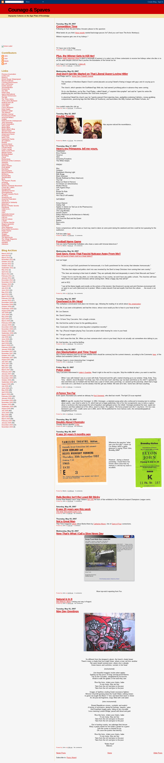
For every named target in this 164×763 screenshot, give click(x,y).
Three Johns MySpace (9, 101)
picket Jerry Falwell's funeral (82, 76)
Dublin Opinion (7, 86)
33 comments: (78, 245)
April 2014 (5, 255)
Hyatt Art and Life (7, 102)
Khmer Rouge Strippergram (11, 79)
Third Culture (6, 241)
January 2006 (6, 398)
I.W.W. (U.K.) (6, 209)
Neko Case (5, 137)
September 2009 (7, 308)
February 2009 (7, 323)
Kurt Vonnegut (99, 396)
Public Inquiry (6, 231)
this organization (135, 304)
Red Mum (5, 169)
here (68, 234)
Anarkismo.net (7, 197)
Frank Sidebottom (8, 124)
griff (5, 63)
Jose (6, 58)
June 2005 (5, 412)
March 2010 (6, 296)
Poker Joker (63, 369)
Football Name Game (68, 241)
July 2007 (5, 361)
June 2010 (5, 290)
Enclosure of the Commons (11, 161)
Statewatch (5, 236)
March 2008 (6, 345)
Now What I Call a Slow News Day (79, 533)
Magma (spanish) (8, 224)
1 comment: (77, 65)
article (74, 524)
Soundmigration (7, 87)
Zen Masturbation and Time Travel (76, 351)
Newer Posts (61, 753)
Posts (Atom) (71, 758)
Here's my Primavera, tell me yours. (77, 148)
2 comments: (79, 235)
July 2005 (5, 410)
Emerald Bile (6, 176)
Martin (6, 61)
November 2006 (7, 378)
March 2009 (6, 321)
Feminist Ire (6, 89)
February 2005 (7, 421)
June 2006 (5, 388)
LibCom (4, 217)
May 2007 (5, 365)
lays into (90, 499)
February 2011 (7, 276)
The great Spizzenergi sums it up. (68, 512)
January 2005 (6, 423)
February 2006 (7, 396)
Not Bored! (5, 226)
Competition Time (66, 26)
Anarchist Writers (7, 117)
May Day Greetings (67, 611)
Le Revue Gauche (8, 222)
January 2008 (6, 349)
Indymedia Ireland (8, 214)
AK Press (5, 196)
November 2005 (7, 402)
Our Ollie (5, 91)
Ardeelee (5, 162)
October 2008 (6, 331)
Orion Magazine (7, 227)
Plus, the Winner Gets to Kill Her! (75, 55)
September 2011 (7, 268)
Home (109, 753)
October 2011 (6, 266)
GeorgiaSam (6, 189)
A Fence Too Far (65, 393)
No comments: (78, 140)
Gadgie (4, 119)
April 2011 (5, 272)
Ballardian (5, 204)
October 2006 (6, 380)
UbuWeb (5, 242)
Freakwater (5, 136)
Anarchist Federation (9, 199)
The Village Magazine (9, 239)
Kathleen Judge (7, 111)
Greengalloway (7, 192)
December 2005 (7, 400)
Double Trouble (65, 116)
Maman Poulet (7, 152)
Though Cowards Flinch (10, 194)
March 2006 (6, 394)
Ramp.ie (5, 77)
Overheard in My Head (69, 301)
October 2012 (6, 261)
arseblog (5, 182)
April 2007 (5, 367)
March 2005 (6, 418)
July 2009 (5, 312)
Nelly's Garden (7, 166)
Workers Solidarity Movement (12, 186)
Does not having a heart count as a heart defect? (74, 256)
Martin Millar (6, 127)
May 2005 (5, 415)
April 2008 (5, 343)
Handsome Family (8, 139)
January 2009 (6, 325)
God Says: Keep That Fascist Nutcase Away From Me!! (88, 253)
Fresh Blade (6, 167)
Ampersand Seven (8, 134)
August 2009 (6, 310)
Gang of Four (116, 524)
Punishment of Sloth (9, 116)
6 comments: (78, 362)
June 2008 (5, 339)
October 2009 (6, 306)
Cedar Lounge (7, 149)
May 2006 (5, 390)
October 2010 (6, 284)
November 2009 (7, 304)
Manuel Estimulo (7, 81)
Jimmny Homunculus (9, 96)
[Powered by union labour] (7, 46)
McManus (5, 174)
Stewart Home (7, 131)
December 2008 (7, 327)
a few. (77, 425)
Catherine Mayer (100, 524)
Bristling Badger (7, 154)
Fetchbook (5, 207)
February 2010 (7, 298)
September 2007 (7, 357)
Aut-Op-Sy (5, 201)
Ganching (5, 164)
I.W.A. (4, 212)
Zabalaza (5, 244)
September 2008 (7, 333)
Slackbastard (6, 177)
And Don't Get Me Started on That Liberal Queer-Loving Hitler (92, 73)
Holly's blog (6, 92)
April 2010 (5, 294)
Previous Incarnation (9, 74)
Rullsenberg (6, 159)
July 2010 (5, 288)
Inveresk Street (7, 144)
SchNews (5, 232)
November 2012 (7, 259)
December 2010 (7, 280)
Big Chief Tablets (7, 146)
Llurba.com (5, 76)
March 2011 (6, 274)
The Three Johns (7, 99)
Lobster (4, 221)
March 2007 (6, 370)
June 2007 (5, 363)
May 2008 (5, 341)
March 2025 (6, 253)
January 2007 (6, 374)
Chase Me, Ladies (8, 187)
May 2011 (5, 270)
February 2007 (7, 372)
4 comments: (78, 49)
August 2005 (6, 408)
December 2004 (7, 425)
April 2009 (5, 319)
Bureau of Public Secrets (10, 206)
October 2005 (6, 404)
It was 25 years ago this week (73, 509)
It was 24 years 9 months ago (73, 434)
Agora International (8, 94)
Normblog (5, 156)
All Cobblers (6, 141)
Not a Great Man (65, 521)
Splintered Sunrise (8, 191)
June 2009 (5, 314)
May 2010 (5, 292)
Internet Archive (7, 216)
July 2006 (5, 386)
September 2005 (7, 406)
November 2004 (7, 427)
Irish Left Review (7, 84)
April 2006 (5, 392)
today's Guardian (85, 372)
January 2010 (6, 300)
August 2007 (6, 359)
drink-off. (82, 64)
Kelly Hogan (6, 109)
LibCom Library (7, 219)
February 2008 (7, 347)
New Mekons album (63, 602)
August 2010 (6, 286)
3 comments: (79, 491)
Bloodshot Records (8, 132)
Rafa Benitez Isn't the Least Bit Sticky (78, 496)
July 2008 (5, 337)
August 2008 (6, 335)
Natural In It (64, 599)
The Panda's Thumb (9, 181)
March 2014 (6, 257)
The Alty (4, 97)
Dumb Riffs (5, 184)
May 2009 (5, 317)
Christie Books (7, 147)
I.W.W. (4, 211)
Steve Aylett (6, 126)
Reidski (4, 142)
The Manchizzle (7, 237)
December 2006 (7, 376)
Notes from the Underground (12, 121)
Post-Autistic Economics (10, 229)
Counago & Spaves (29, 10)
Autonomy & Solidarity (9, 202)
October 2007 (6, 355)
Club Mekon (6, 104)
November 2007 (7, 353)
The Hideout (6, 112)
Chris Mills (5, 106)
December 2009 (7, 302)
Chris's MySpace (7, 107)
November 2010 (7, 282)
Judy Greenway (7, 122)
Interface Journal (7, 114)
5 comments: (78, 108)
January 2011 (6, 278)
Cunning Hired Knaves (10, 82)
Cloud (4, 157)
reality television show (71, 58)
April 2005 (5, 416)
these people (80, 33)
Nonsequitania (7, 171)
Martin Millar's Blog (8, 129)
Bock (3, 179)
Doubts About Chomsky (70, 422)
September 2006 (7, 382)
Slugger (4, 234)
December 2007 (7, 351)
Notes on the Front (8, 151)
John (6, 56)
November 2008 (7, 329)
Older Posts (157, 753)
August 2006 (6, 384)
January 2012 (6, 263)
